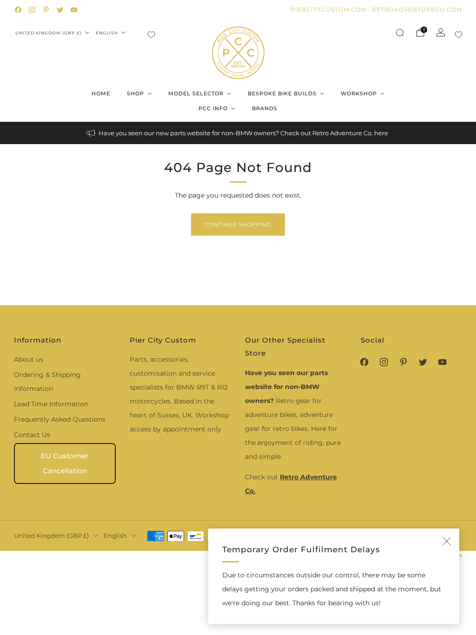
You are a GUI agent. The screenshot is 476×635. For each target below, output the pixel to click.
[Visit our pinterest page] (46, 10)
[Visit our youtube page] (74, 10)
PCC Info (213, 108)
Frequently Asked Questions (60, 419)
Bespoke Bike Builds (282, 93)
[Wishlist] (151, 34)
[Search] (399, 32)
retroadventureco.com (417, 9)
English (107, 32)
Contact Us (32, 434)
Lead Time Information (51, 404)
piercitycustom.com (328, 9)
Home (101, 93)
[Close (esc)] (446, 541)
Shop (135, 93)
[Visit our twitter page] (60, 10)
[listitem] (238, 133)
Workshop (359, 93)
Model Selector (196, 93)
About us (28, 359)
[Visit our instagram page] (32, 10)
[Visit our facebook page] (18, 10)
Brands (265, 108)
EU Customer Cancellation (64, 463)
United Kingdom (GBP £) (48, 32)
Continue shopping (238, 224)
